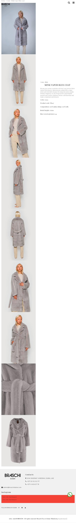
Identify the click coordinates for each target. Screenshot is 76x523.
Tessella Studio (62, 519)
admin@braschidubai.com (12, 487)
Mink (46, 82)
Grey (46, 100)
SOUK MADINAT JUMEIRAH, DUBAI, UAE (40, 478)
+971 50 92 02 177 (33, 481)
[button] (74, 2)
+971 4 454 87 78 (33, 484)
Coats (42, 82)
